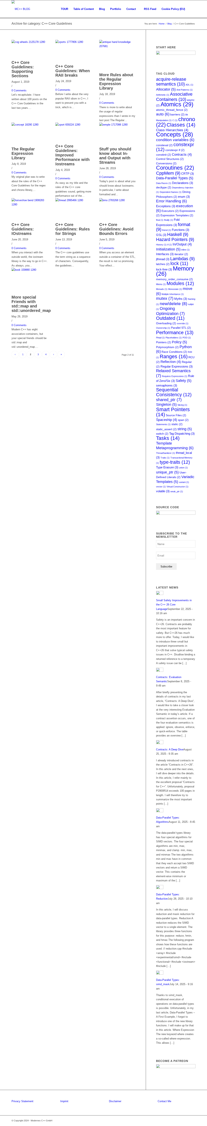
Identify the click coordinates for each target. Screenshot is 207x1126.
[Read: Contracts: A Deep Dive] (159, 743)
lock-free (164, 269)
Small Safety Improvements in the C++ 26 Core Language (174, 605)
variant (184, 482)
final (159, 220)
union (183, 467)
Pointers (163, 342)
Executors (170, 210)
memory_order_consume (174, 279)
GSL (161, 235)
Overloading (166, 323)
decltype (163, 187)
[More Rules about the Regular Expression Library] (117, 46)
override (182, 323)
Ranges (174, 356)
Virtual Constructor (177, 486)
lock (179, 263)
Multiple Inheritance (173, 294)
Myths (180, 298)
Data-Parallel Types (174, 178)
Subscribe (166, 566)
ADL (189, 84)
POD (187, 337)
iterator (181, 254)
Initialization (168, 249)
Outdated (170, 318)
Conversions (166, 163)
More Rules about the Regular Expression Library (116, 81)
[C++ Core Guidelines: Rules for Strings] (73, 200)
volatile (163, 491)
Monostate (175, 289)
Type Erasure (167, 467)
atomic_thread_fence (172, 109)
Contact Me (164, 1101)
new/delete (173, 303)
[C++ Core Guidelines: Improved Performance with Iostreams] (73, 124)
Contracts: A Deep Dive (169, 749)
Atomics (177, 104)
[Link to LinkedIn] (180, 1121)
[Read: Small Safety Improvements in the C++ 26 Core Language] (159, 594)
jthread (162, 259)
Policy (179, 342)
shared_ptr (169, 399)
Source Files (176, 415)
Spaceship (166, 420)
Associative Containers (174, 97)
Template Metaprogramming (174, 445)
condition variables (175, 139)
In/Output (182, 244)
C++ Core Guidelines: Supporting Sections (23, 69)
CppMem (168, 173)
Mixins (161, 284)
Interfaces (165, 254)
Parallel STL (181, 327)
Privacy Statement (22, 1101)
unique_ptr (167, 472)
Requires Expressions (174, 376)
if (169, 244)
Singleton (166, 404)
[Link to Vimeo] (186, 1121)
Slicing (182, 405)
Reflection (171, 362)
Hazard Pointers (175, 239)
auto (162, 114)
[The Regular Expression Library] (30, 124)
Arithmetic (162, 95)
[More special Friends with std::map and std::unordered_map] (30, 269)
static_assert (166, 429)
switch (162, 433)
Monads (161, 289)
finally (168, 220)
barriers (177, 114)
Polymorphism (167, 347)
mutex (164, 298)
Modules (180, 283)
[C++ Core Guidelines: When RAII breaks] (73, 41)
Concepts (174, 134)
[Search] (191, 9)
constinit (163, 154)
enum (184, 196)
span (183, 419)
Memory (175, 271)
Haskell (177, 234)
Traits (165, 457)
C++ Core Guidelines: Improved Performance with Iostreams (72, 155)
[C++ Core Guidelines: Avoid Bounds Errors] (117, 200)
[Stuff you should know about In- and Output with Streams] (117, 124)
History (161, 244)
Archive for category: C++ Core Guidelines (42, 23)
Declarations (182, 183)
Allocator (166, 89)
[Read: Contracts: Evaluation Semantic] (159, 670)
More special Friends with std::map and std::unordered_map (31, 304)
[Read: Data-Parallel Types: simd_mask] (159, 973)
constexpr (175, 147)
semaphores (166, 385)
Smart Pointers (173, 412)
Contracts (182, 154)
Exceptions (165, 206)
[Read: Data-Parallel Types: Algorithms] (159, 811)
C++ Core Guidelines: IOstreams (23, 229)
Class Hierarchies (172, 130)
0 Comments (19, 90)
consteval (164, 145)
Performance (174, 332)
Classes (181, 125)
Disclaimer (115, 1101)
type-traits (175, 462)
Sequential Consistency (174, 392)
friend (166, 230)
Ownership (163, 328)
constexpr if (175, 150)
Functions (180, 229)
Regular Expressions (177, 366)
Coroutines (175, 168)
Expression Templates (177, 215)
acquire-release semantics (171, 82)
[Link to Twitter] (168, 1121)
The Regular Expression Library (23, 153)
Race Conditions (174, 351)
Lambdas (182, 258)
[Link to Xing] (192, 1121)
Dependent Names (171, 192)
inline (185, 249)
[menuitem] (64, 9)
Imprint (64, 1101)
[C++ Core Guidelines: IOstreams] (30, 204)
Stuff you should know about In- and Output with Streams (115, 156)
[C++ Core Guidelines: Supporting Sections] (30, 41)
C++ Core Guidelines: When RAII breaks (72, 70)
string (184, 429)
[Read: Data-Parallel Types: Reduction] (159, 888)
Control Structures (170, 159)
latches (163, 264)
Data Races (163, 183)
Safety (183, 380)
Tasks (168, 438)
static (177, 424)
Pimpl (160, 337)
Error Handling (171, 201)
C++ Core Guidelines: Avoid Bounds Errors (116, 229)
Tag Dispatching (182, 433)
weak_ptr (176, 491)
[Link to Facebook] (174, 1121)
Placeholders (174, 337)
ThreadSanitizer (165, 453)
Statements (163, 424)
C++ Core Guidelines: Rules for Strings (72, 229)
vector (161, 486)
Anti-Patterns (184, 90)
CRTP (187, 173)
